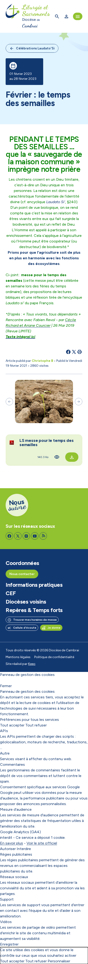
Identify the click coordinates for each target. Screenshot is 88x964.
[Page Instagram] (26, 536)
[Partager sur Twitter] (74, 352)
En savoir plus (11, 843)
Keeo (31, 664)
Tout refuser (36, 725)
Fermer (6, 686)
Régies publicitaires (16, 854)
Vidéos (6, 922)
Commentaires (12, 764)
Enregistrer (9, 944)
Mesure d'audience (16, 809)
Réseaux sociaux (14, 877)
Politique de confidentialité (54, 657)
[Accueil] (13, 16)
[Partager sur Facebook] (68, 352)
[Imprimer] (79, 352)
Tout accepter (12, 725)
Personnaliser (59, 961)
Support (7, 899)
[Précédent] (9, 401)
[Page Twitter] (18, 536)
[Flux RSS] (43, 536)
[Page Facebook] (9, 536)
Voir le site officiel (42, 843)
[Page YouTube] (34, 536)
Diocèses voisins (26, 602)
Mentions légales (18, 657)
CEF (11, 593)
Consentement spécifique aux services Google (40, 787)
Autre (5, 753)
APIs (4, 731)
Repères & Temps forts (34, 610)
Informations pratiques (34, 585)
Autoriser (8, 849)
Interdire (24, 849)
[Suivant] (78, 401)
